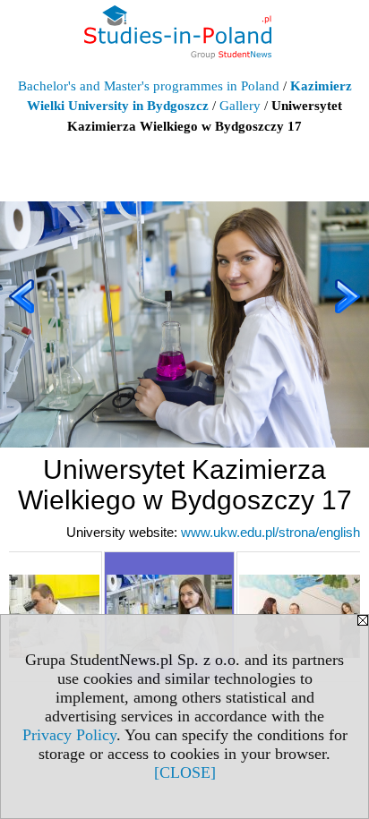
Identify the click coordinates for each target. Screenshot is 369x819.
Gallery (240, 105)
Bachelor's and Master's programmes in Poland (148, 86)
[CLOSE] (185, 772)
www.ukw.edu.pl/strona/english (270, 532)
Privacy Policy (69, 735)
